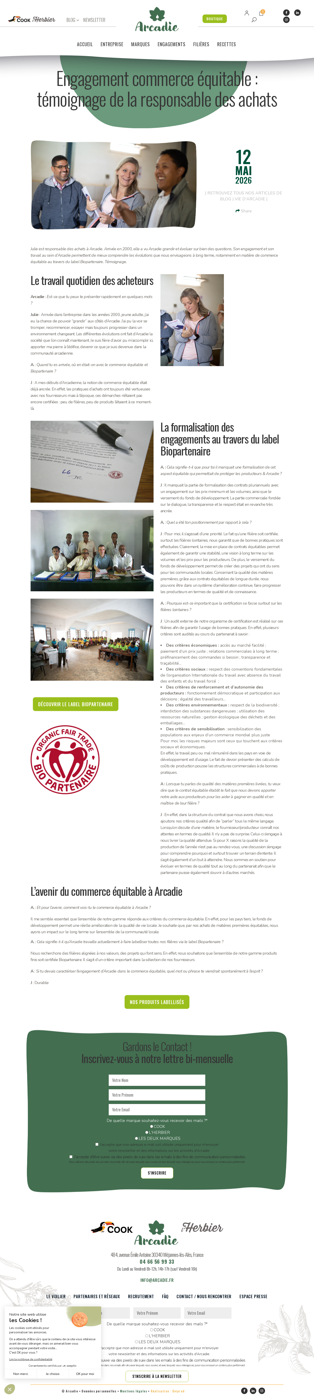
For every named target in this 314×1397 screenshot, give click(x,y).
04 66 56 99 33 (157, 1261)
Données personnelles (99, 1390)
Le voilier (56, 1296)
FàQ (165, 1296)
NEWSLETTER (94, 20)
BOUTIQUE (214, 18)
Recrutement (141, 1296)
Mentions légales (133, 1390)
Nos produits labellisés (157, 1002)
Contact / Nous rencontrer (204, 1296)
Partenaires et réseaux (97, 1296)
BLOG (70, 20)
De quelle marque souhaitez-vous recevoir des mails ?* (157, 1120)
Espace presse (253, 1296)
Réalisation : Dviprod (168, 1390)
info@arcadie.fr (157, 1280)
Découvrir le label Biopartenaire (75, 704)
